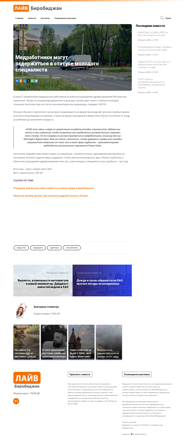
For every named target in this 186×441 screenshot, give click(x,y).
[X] (28, 81)
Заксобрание (72, 248)
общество (56, 77)
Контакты (45, 18)
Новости (32, 18)
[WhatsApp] (32, 81)
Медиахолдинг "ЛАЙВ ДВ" (26, 393)
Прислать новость (80, 374)
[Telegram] (36, 81)
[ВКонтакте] (17, 81)
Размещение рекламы (65, 18)
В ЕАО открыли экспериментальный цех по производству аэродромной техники (151, 83)
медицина (38, 248)
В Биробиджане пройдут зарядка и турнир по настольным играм (155, 48)
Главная (19, 18)
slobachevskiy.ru (140, 434)
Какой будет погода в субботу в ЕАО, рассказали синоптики (153, 33)
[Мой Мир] (24, 81)
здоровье (54, 248)
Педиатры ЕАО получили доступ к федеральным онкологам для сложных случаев (154, 64)
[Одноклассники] (20, 81)
